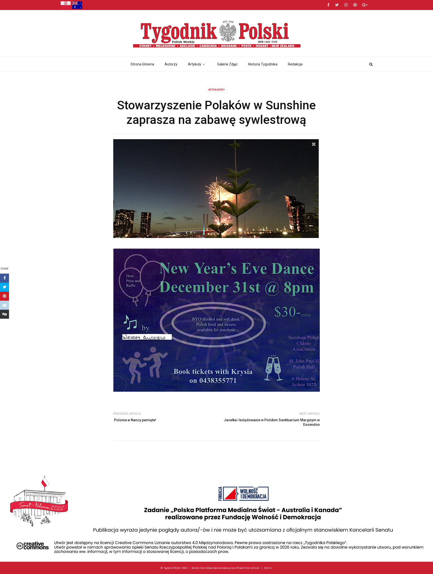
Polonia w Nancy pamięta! (134, 420)
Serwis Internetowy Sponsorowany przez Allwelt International (225, 567)
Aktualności (216, 89)
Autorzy (171, 64)
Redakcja (295, 64)
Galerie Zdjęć (227, 64)
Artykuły (194, 64)
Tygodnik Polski (172, 567)
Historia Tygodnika (262, 64)
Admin (268, 567)
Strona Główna (142, 64)
